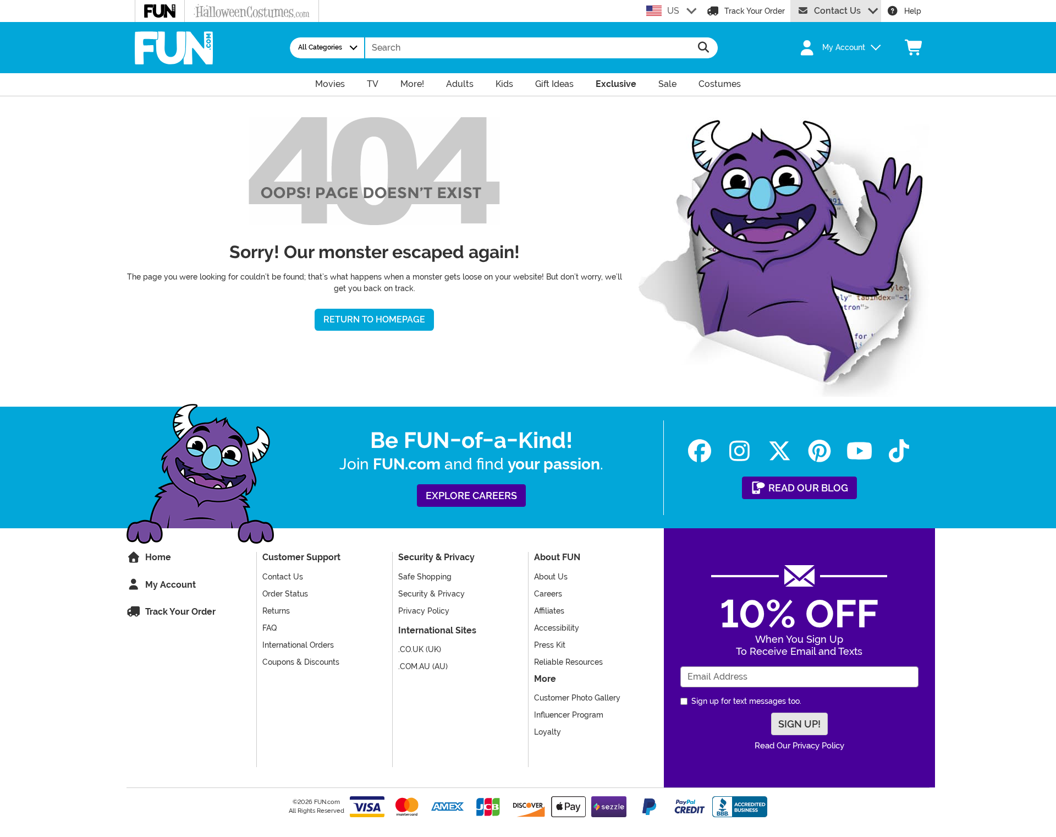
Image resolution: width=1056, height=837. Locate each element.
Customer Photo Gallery (577, 697)
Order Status (285, 593)
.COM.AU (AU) (423, 666)
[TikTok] (899, 451)
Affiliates (549, 610)
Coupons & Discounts (300, 662)
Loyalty (547, 731)
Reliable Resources (568, 662)
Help (912, 11)
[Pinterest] (819, 451)
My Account (169, 584)
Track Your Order (754, 11)
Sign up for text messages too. (746, 701)
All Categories (320, 47)
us (673, 11)
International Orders (298, 645)
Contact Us (837, 11)
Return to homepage (374, 319)
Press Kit (549, 645)
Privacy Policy (423, 610)
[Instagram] (739, 451)
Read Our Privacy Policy (799, 746)
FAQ (269, 627)
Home (157, 557)
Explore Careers (471, 495)
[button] (834, 48)
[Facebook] (699, 451)
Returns (276, 610)
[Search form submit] (704, 47)
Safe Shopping (425, 576)
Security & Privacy (431, 593)
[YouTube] (859, 451)
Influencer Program (568, 714)
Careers (548, 593)
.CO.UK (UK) (419, 649)
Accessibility (556, 627)
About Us (551, 576)
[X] (779, 451)
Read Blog (807, 488)
